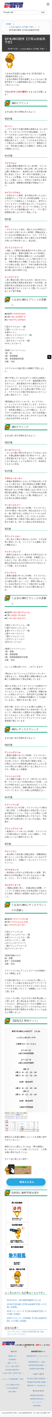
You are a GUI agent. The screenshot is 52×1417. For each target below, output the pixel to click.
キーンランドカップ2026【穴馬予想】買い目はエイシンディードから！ (25, 1333)
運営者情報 (36, 1406)
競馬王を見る (27, 1182)
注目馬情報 (12, 1359)
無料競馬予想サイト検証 (37, 1362)
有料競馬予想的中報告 (36, 1369)
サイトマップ (36, 1402)
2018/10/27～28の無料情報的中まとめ (24, 1300)
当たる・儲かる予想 (12, 1366)
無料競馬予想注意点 (36, 1399)
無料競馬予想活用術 (36, 1395)
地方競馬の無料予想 (12, 1370)
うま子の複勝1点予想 (12, 1385)
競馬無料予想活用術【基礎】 (36, 1382)
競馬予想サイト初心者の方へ (36, 1385)
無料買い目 (12, 1356)
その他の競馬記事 (12, 1388)
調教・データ (12, 1363)
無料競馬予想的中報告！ (37, 1365)
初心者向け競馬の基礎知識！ (36, 1379)
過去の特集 (12, 1391)
